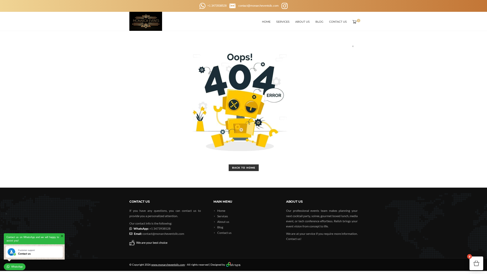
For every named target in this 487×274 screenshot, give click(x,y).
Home (266, 21)
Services (283, 21)
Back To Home (243, 167)
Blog (319, 21)
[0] (354, 22)
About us (302, 21)
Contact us (338, 21)
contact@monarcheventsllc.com (163, 233)
